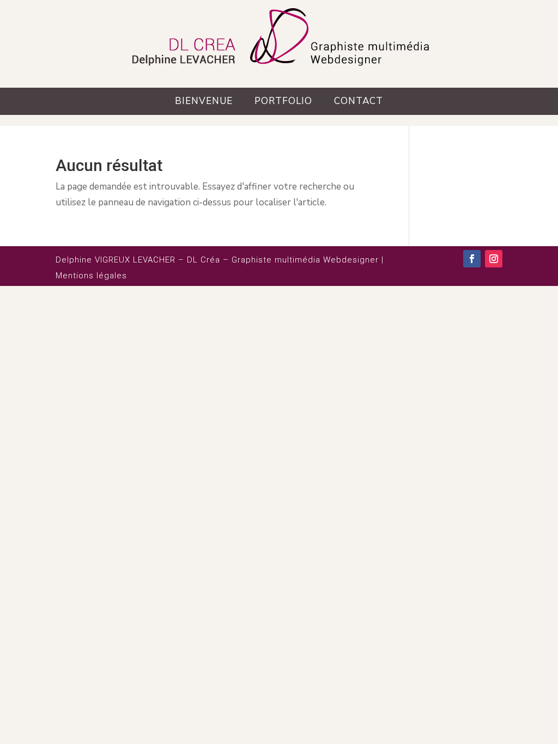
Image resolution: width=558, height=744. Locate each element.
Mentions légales (91, 275)
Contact (358, 101)
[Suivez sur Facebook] (472, 258)
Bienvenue (204, 101)
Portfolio (283, 101)
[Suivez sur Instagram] (493, 258)
